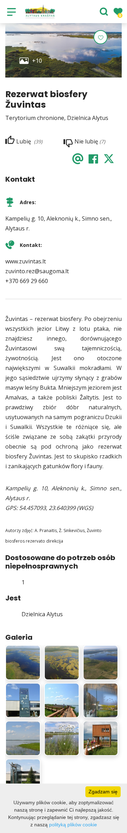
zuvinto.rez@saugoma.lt (37, 271)
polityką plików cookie (73, 824)
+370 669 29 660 (26, 281)
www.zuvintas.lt (25, 261)
